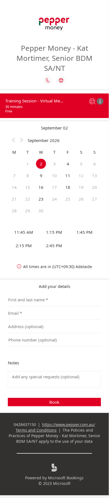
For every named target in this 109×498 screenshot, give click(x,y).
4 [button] (68, 164)
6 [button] (94, 164)
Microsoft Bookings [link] (66, 477)
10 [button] (54, 175)
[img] (93, 101)
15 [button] (27, 187)
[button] (14, 140)
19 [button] (81, 187)
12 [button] (81, 175)
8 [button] (27, 175)
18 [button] (67, 187)
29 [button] (27, 210)
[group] (54, 238)
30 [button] (40, 210)
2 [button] (41, 164)
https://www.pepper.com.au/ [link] (68, 424)
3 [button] (54, 164)
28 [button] (14, 210)
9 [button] (41, 175)
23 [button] (40, 199)
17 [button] (54, 187)
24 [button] (54, 199)
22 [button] (27, 199)
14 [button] (14, 187)
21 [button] (14, 199)
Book (54, 402)
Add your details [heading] (54, 286)
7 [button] (14, 175)
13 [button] (94, 175)
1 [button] (27, 164)
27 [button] (94, 199)
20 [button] (94, 187)
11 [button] (67, 175)
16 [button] (40, 187)
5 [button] (81, 164)
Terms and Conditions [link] (36, 430)
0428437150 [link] (25, 424)
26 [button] (81, 199)
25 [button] (67, 199)
